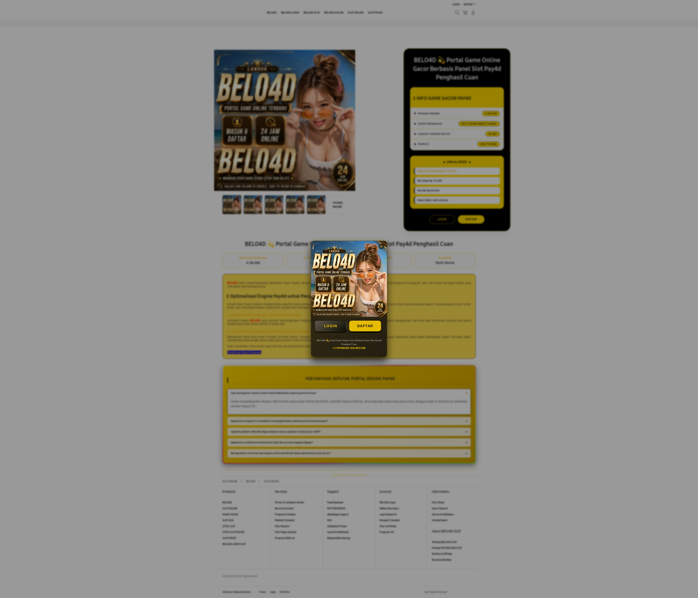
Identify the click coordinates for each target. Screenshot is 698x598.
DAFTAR (365, 326)
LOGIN (330, 326)
